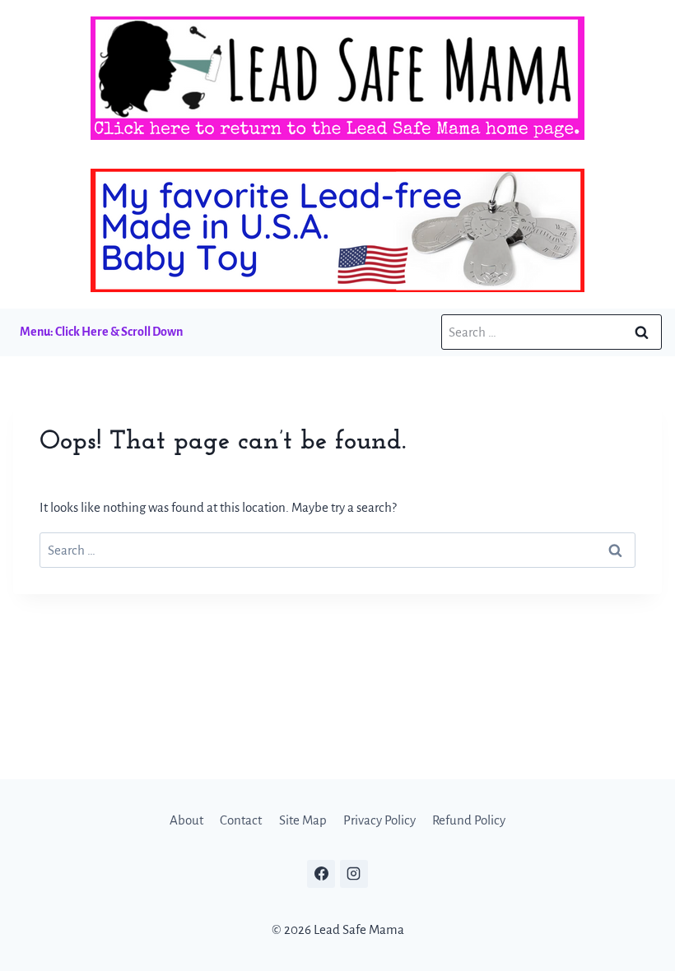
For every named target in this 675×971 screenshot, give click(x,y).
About (186, 820)
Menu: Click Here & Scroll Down (101, 331)
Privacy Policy (379, 820)
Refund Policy (468, 820)
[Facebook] (321, 874)
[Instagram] (354, 874)
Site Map (303, 820)
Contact (241, 820)
